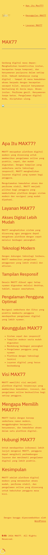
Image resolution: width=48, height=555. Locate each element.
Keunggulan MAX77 (36, 15)
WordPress (40, 521)
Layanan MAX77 (34, 25)
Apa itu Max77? (35, 5)
